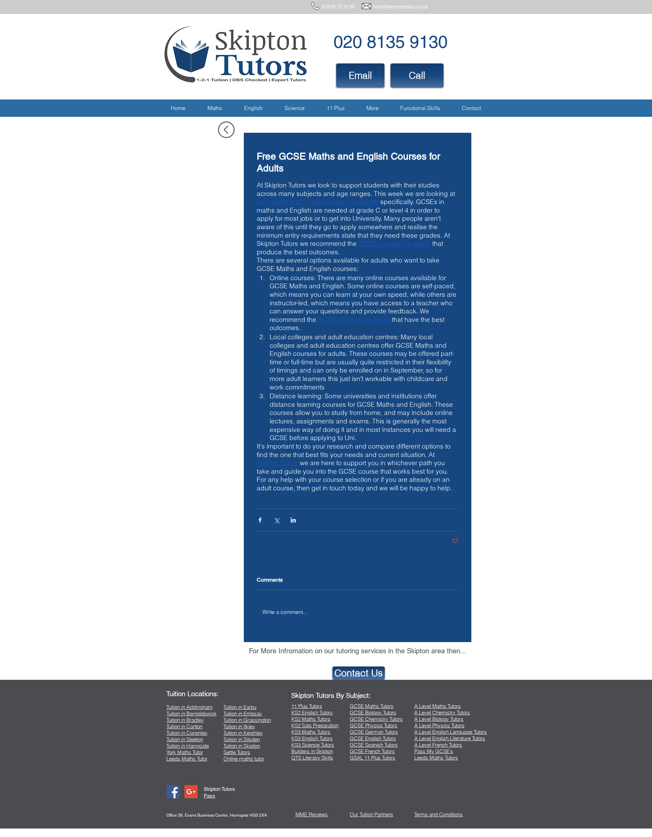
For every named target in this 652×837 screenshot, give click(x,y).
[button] (214, 108)
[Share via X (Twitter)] (276, 520)
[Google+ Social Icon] (191, 791)
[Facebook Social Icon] (173, 791)
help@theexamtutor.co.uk (400, 7)
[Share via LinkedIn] (293, 520)
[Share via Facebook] (260, 520)
